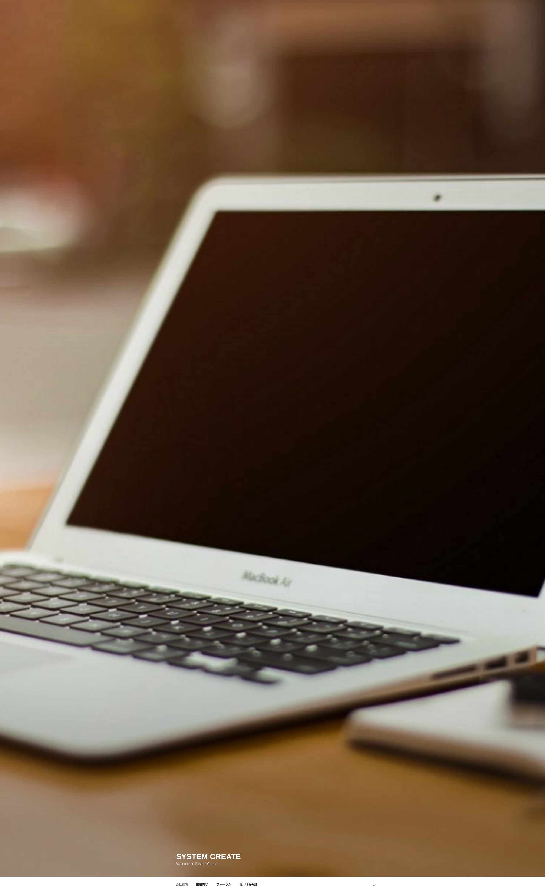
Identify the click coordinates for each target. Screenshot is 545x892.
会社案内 (182, 884)
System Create (208, 856)
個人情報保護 (248, 884)
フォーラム (223, 884)
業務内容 (202, 884)
